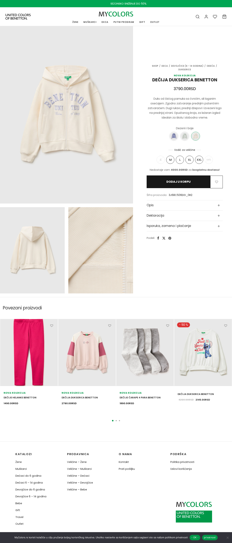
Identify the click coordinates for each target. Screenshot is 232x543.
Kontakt (124, 462)
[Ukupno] (224, 16)
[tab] (185, 205)
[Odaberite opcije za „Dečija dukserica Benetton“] (109, 334)
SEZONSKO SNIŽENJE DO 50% (116, 3)
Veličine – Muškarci (79, 469)
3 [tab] (119, 420)
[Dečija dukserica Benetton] (173, 136)
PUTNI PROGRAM (123, 22)
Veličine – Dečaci (78, 476)
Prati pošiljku (127, 469)
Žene (18, 462)
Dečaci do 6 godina (28, 476)
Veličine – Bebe (77, 489)
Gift (17, 510)
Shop (155, 65)
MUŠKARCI (89, 22)
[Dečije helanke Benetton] (29, 352)
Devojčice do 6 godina (30, 489)
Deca (105, 22)
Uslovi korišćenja (181, 469)
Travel (19, 517)
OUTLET (155, 22)
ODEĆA (211, 65)
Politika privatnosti (182, 462)
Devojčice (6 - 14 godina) (187, 65)
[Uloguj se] (206, 16)
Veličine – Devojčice (80, 482)
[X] (164, 238)
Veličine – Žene (77, 462)
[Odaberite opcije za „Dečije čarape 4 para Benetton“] (167, 334)
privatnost (210, 537)
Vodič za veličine (184, 150)
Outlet (19, 524)
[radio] (161, 160)
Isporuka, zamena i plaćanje (169, 226)
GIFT (142, 22)
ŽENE (75, 22)
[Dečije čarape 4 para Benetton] (145, 352)
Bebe (18, 503)
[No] (227, 537)
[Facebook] (158, 238)
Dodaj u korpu (178, 182)
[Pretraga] (197, 16)
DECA (164, 65)
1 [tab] (112, 420)
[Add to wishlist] (216, 181)
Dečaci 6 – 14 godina (29, 482)
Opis (150, 205)
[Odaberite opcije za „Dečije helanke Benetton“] (51, 334)
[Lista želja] (215, 16)
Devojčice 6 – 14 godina (30, 496)
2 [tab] (116, 420)
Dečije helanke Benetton (20, 397)
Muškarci (21, 469)
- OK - (195, 537)
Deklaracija (155, 215)
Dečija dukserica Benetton (80, 397)
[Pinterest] (170, 238)
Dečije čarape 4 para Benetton (140, 397)
